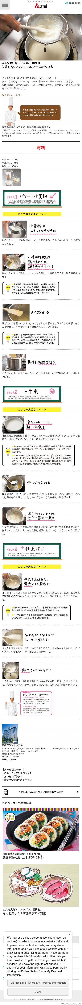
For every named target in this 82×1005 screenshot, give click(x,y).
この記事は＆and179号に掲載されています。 (42, 792)
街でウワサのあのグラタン (18, 779)
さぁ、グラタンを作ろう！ (18, 772)
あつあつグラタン (13, 776)
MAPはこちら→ (9, 759)
